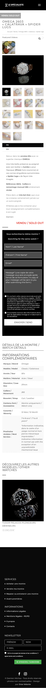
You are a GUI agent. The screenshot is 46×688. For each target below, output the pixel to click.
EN (7, 149)
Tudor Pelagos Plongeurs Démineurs (19, 524)
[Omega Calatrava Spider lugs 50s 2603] (8, 47)
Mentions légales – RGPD (18, 616)
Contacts (10, 626)
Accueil (9, 31)
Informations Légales (16, 611)
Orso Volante (25, 684)
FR (7, 145)
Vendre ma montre (15, 589)
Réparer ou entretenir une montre (22, 594)
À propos (10, 621)
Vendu (15, 31)
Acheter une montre (15, 584)
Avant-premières (14, 599)
